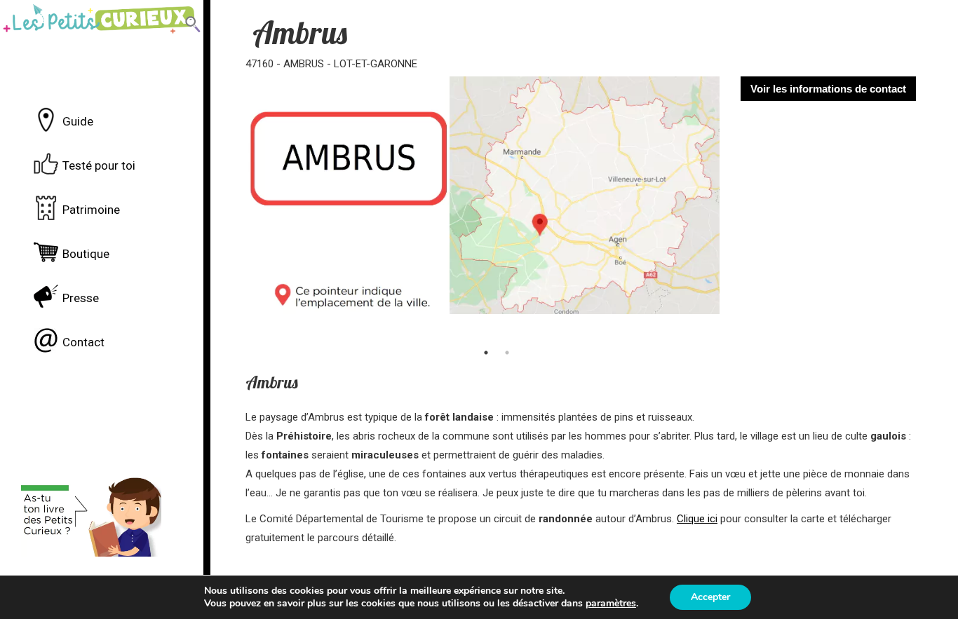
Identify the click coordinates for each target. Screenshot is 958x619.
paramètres (611, 603)
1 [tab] (486, 353)
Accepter (710, 597)
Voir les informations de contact (828, 89)
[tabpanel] (482, 207)
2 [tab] (507, 353)
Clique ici (697, 518)
